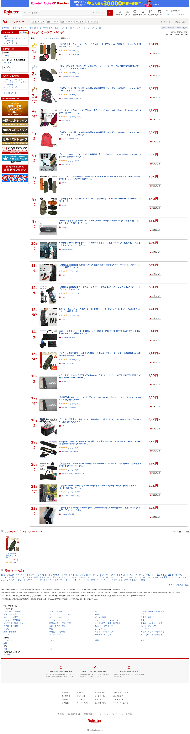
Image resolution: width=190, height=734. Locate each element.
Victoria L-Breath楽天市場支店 (71, 76)
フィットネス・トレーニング (150, 575)
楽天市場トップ (8, 28)
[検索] (110, 13)
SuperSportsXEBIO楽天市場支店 (71, 98)
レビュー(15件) (74, 315)
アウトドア (67, 575)
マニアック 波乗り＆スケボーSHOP (73, 54)
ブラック (7, 56)
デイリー (55, 38)
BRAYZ (64, 227)
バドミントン (174, 577)
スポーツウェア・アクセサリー (13, 575)
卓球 (165, 577)
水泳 (49, 577)
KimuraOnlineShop (67, 249)
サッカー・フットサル (80, 577)
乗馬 (135, 580)
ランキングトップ (38, 22)
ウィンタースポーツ (129, 575)
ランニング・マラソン (174, 575)
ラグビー (19, 580)
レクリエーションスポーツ (120, 580)
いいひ (64, 275)
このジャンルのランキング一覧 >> (174, 28)
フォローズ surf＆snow (69, 407)
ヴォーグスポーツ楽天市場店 (71, 496)
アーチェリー (102, 580)
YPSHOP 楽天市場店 (68, 514)
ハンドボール (156, 577)
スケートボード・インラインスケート (70, 28)
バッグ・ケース (94, 28)
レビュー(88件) (74, 360)
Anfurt (63, 426)
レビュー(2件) (73, 50)
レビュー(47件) (74, 492)
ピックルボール (105, 577)
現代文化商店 (66, 164)
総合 (6, 36)
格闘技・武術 (89, 580)
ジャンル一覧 (165, 22)
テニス (94, 577)
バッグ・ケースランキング (47, 32)
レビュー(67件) (74, 161)
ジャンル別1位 (93, 22)
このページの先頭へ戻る (179, 585)
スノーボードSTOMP (68, 337)
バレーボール (143, 577)
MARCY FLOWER (67, 363)
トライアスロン (55, 575)
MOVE (64, 183)
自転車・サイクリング (38, 575)
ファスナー (8, 63)
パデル (116, 577)
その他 (142, 580)
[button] (127, 13)
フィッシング (98, 575)
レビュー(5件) (73, 271)
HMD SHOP (66, 120)
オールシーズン (10, 70)
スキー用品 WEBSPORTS (70, 451)
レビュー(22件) (74, 293)
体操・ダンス (39, 577)
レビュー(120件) (74, 117)
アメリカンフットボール (35, 580)
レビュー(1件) (73, 73)
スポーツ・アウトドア (43, 28)
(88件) (14, 562)
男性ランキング (52, 22)
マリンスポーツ (112, 575)
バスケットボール (128, 577)
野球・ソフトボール (61, 577)
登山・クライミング (83, 575)
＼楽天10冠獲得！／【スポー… (11, 556)
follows (64, 205)
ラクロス (10, 580)
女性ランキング (66, 22)
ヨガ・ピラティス (25, 577)
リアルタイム (80, 22)
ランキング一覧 (10, 93)
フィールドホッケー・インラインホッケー (64, 580)
